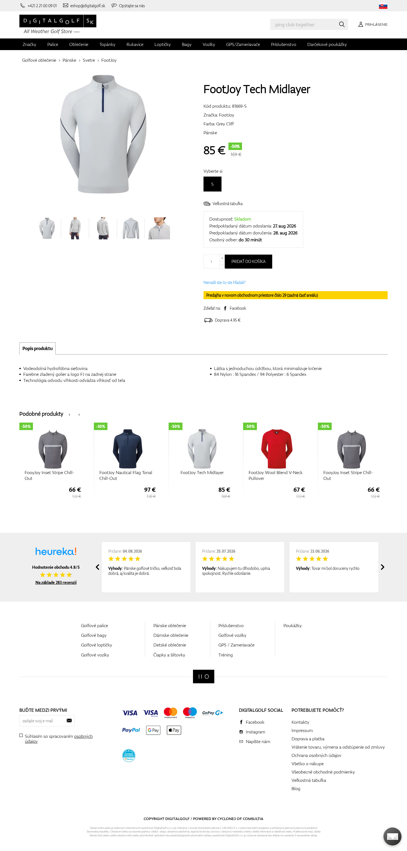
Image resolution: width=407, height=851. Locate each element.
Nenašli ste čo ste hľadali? (225, 282)
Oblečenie (78, 44)
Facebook (238, 308)
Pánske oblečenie (169, 625)
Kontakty (300, 722)
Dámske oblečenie (170, 635)
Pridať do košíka (248, 261)
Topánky (107, 44)
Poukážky (293, 625)
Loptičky (162, 44)
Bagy (187, 44)
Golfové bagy (94, 635)
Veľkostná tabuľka (228, 203)
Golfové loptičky (96, 645)
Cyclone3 (226, 818)
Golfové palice (94, 625)
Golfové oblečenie (39, 60)
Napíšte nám (258, 741)
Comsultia (253, 818)
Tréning (225, 655)
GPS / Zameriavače (236, 645)
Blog (296, 788)
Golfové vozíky (95, 655)
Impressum (302, 730)
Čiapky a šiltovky (169, 655)
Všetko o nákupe (308, 764)
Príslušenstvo (283, 44)
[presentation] (69, 414)
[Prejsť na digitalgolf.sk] (383, 5)
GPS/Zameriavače (243, 44)
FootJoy (109, 60)
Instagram (255, 732)
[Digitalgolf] (203, 676)
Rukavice (135, 44)
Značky (29, 44)
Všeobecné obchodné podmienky (323, 772)
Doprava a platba (308, 739)
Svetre (89, 60)
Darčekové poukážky (327, 44)
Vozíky (209, 44)
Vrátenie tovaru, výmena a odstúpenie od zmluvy (338, 747)
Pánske (69, 60)
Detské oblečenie (169, 645)
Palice (52, 44)
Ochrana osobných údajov (316, 755)
